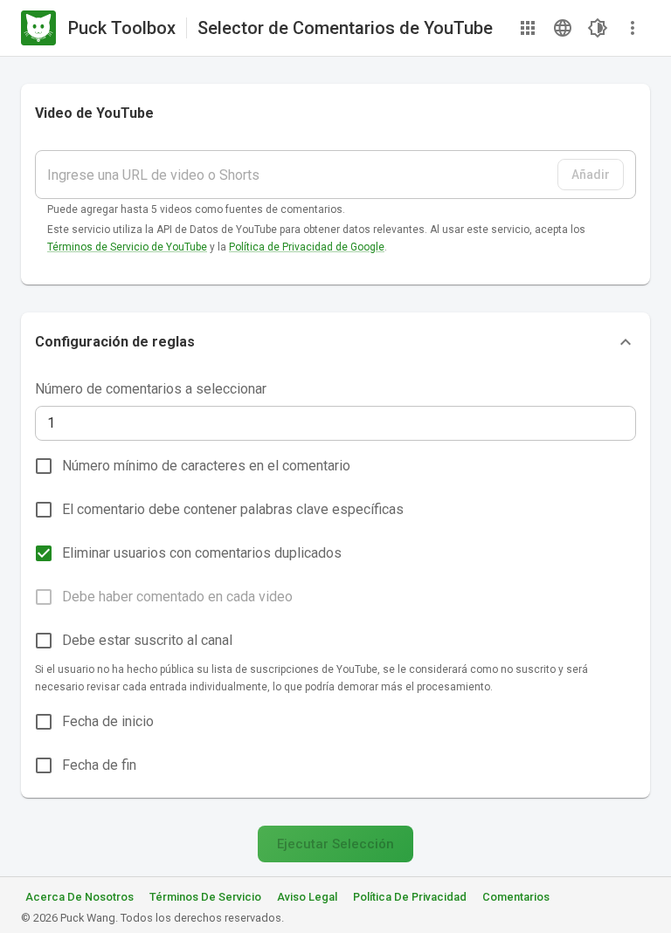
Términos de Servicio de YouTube (127, 247)
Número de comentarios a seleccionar (150, 389)
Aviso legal (307, 896)
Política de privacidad (410, 896)
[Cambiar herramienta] (527, 27)
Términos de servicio (205, 896)
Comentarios (516, 896)
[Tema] (597, 27)
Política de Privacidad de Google (306, 247)
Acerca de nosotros (79, 896)
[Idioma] (562, 27)
